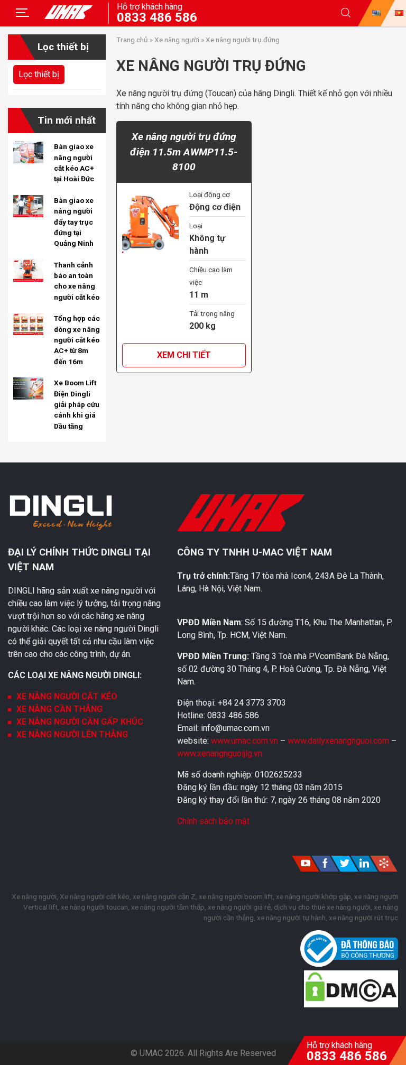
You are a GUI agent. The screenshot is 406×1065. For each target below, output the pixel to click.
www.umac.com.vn (244, 741)
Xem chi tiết (184, 355)
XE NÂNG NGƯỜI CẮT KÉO (66, 696)
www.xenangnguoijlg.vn (219, 753)
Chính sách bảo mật (213, 821)
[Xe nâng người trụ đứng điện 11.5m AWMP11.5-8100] (150, 224)
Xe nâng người (176, 39)
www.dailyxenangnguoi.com (339, 741)
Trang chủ (132, 39)
